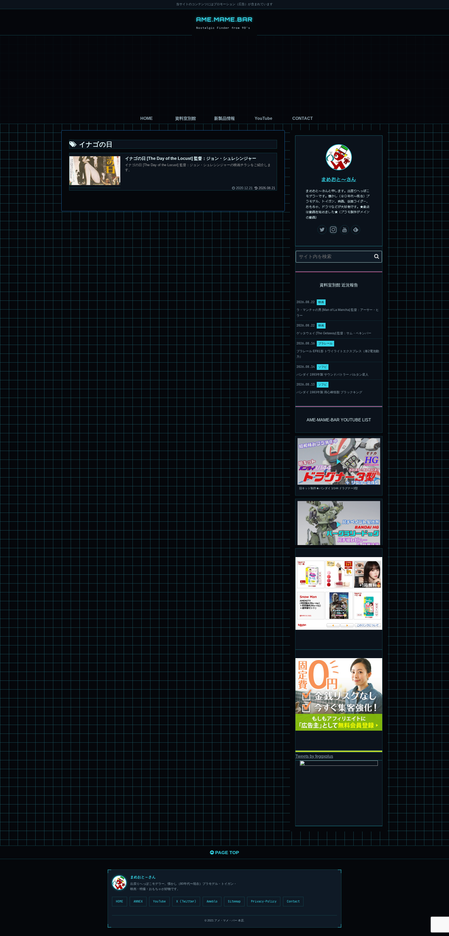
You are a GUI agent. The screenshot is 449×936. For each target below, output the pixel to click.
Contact (293, 901)
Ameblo (212, 901)
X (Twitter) (186, 901)
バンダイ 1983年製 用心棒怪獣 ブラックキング (329, 392)
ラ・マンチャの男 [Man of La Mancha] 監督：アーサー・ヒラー (337, 312)
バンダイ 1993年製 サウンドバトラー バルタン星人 (332, 374)
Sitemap (234, 901)
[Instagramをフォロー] (333, 229)
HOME (119, 901)
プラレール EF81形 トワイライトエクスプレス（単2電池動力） (337, 354)
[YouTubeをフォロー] (344, 229)
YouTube (159, 901)
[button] (376, 256)
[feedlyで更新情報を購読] (355, 229)
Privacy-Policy (263, 901)
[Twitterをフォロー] (322, 229)
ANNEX (138, 901)
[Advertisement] (224, 74)
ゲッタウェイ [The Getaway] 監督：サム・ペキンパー (333, 333)
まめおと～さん (338, 179)
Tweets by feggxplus (314, 756)
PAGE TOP (226, 852)
